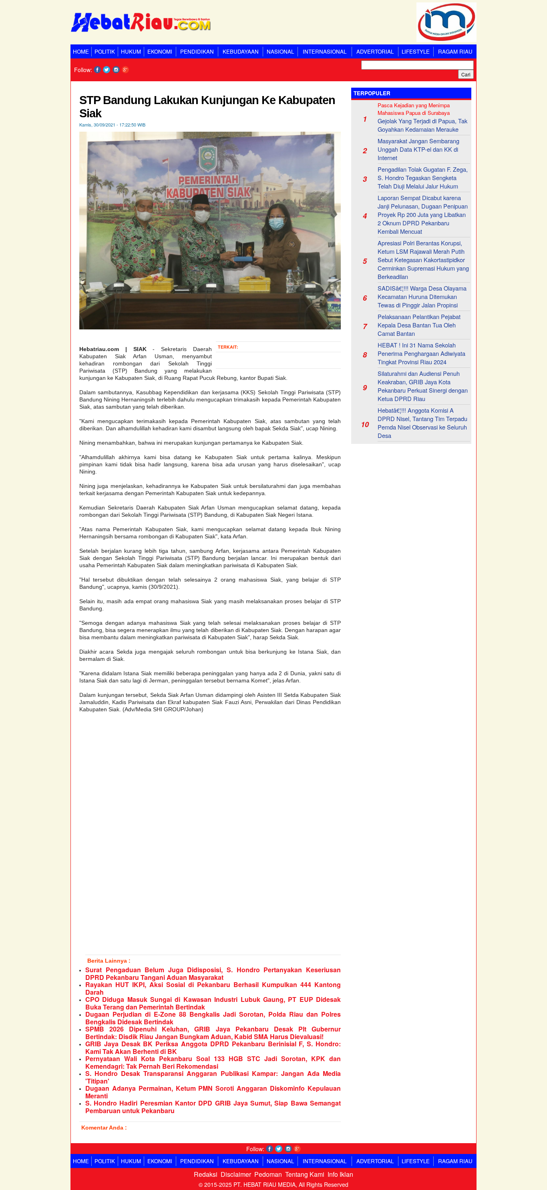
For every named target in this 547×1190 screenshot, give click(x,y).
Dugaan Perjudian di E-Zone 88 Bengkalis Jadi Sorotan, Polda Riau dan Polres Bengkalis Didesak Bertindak (213, 1017)
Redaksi (205, 1174)
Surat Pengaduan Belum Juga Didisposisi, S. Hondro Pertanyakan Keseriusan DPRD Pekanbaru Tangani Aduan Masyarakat (213, 973)
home (81, 51)
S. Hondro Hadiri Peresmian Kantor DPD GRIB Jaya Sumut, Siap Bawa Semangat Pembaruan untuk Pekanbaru (213, 1106)
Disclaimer (236, 1174)
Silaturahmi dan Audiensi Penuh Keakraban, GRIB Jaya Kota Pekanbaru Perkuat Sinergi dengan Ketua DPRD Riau (423, 386)
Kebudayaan (241, 51)
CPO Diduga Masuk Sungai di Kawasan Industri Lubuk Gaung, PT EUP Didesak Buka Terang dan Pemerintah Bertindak (213, 1003)
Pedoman (268, 1174)
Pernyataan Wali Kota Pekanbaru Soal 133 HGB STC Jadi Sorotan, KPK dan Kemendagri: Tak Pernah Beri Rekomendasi (213, 1062)
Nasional (280, 51)
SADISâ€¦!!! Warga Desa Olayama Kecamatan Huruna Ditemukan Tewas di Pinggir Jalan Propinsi (422, 296)
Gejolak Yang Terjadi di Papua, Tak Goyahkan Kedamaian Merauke (422, 124)
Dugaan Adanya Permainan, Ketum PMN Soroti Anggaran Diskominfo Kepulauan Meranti (213, 1092)
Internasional (324, 51)
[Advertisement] (411, 500)
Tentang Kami (304, 1174)
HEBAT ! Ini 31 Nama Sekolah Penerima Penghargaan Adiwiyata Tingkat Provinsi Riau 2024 (421, 353)
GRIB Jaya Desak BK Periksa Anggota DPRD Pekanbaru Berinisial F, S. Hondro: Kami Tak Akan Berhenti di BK (213, 1047)
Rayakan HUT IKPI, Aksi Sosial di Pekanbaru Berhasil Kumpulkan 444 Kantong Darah (213, 988)
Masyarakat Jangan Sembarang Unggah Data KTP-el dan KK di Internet (418, 149)
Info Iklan (340, 1174)
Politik (105, 51)
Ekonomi (159, 51)
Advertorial (375, 51)
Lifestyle (416, 51)
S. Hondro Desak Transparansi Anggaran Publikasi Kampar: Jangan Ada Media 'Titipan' (213, 1077)
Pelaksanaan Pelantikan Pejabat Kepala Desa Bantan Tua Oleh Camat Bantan (419, 324)
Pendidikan (197, 51)
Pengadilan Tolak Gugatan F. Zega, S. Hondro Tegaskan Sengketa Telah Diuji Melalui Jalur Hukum (423, 177)
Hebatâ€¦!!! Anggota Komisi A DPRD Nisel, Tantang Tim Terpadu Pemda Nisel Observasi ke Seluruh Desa (422, 422)
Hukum (131, 51)
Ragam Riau (455, 51)
